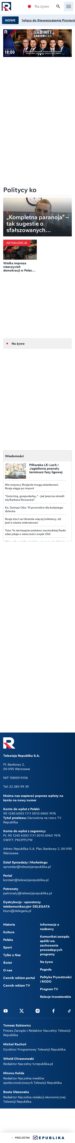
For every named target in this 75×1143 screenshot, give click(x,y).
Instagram (37, 1011)
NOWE (10, 20)
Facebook (53, 1011)
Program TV (49, 989)
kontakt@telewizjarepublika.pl (26, 880)
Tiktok (69, 1011)
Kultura (8, 932)
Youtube (5, 1011)
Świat (7, 963)
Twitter (21, 1011)
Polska (8, 940)
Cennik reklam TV (16, 985)
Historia (9, 924)
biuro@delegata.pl (17, 911)
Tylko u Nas (12, 955)
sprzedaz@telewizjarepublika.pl (27, 867)
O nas (7, 970)
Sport (7, 947)
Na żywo (42, 6)
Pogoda (46, 969)
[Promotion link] (37, 43)
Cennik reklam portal (19, 978)
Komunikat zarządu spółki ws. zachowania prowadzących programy (54, 945)
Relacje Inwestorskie (55, 997)
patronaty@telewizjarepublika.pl (27, 893)
